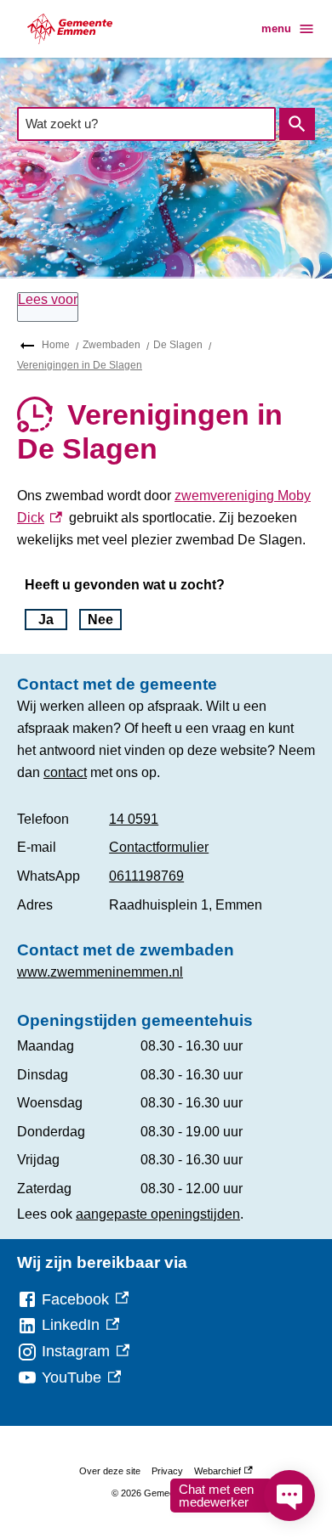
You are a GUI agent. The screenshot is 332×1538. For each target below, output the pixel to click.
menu (276, 28)
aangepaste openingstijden (158, 1214)
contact (65, 772)
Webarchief (221, 1474)
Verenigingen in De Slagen (79, 365)
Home (56, 345)
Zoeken (297, 124)
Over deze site (109, 1471)
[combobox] (146, 123)
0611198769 (146, 876)
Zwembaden (111, 345)
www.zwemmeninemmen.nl (100, 972)
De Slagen (178, 345)
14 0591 (133, 819)
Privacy (167, 1471)
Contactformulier (159, 847)
